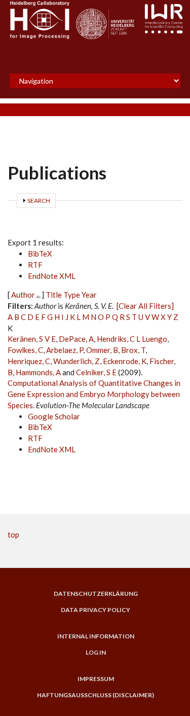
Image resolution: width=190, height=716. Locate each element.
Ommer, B (102, 349)
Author (23, 294)
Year (89, 294)
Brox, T (133, 349)
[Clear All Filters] (145, 305)
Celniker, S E (96, 372)
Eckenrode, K (124, 361)
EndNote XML (51, 275)
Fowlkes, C (25, 349)
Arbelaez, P (64, 349)
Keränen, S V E (32, 338)
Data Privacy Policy (95, 610)
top (13, 534)
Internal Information (95, 636)
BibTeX (40, 253)
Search (38, 200)
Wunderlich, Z (76, 361)
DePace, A (76, 338)
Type (71, 294)
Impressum (96, 679)
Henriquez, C (29, 361)
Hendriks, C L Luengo (132, 338)
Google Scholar (54, 416)
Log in (96, 653)
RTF (35, 264)
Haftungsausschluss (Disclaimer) (95, 695)
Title (54, 294)
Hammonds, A (38, 372)
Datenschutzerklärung (96, 594)
